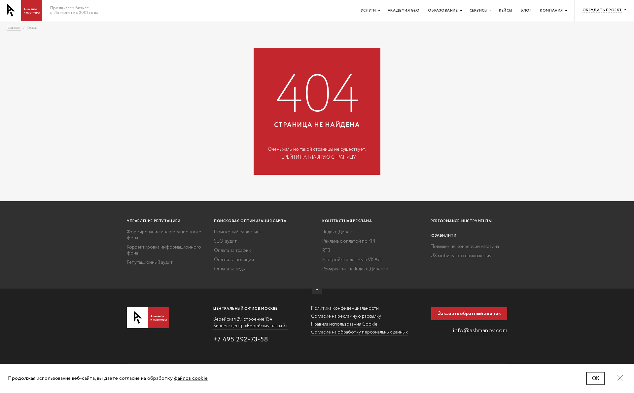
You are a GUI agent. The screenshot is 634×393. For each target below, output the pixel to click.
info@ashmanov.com (480, 330)
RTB (326, 250)
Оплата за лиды (230, 269)
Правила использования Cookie (344, 324)
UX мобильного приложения (461, 256)
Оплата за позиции (234, 259)
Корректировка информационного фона (164, 250)
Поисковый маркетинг (237, 232)
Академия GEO (404, 10)
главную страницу (332, 157)
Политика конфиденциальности (345, 308)
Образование (443, 10)
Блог (526, 10)
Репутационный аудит (150, 262)
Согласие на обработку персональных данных (359, 332)
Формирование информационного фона (164, 235)
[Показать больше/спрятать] (317, 291)
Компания (551, 10)
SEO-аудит (225, 241)
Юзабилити (443, 235)
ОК (595, 378)
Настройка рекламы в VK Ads (352, 259)
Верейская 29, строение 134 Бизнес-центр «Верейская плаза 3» (250, 322)
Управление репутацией (154, 221)
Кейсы (505, 10)
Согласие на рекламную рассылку (346, 316)
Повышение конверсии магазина (465, 246)
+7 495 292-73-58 (240, 339)
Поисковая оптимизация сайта (250, 221)
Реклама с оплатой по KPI (348, 241)
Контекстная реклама (347, 221)
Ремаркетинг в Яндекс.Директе (355, 269)
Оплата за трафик (232, 250)
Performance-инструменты (461, 221)
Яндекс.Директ (338, 232)
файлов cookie (191, 378)
